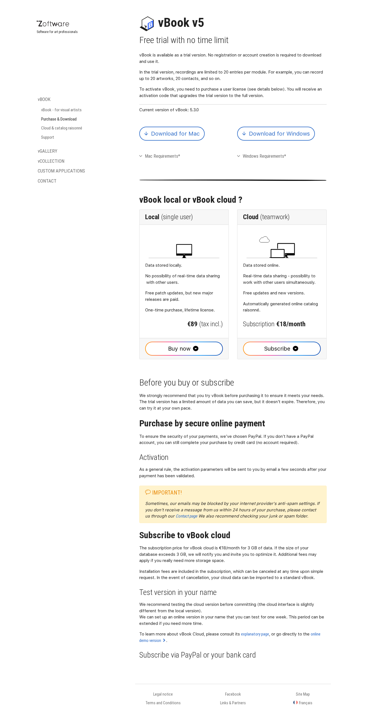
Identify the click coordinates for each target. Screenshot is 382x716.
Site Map (303, 694)
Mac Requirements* (162, 156)
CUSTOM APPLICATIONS (61, 171)
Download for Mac (174, 133)
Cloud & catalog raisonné (61, 128)
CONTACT (47, 181)
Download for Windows (278, 133)
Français (305, 702)
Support (47, 137)
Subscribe (277, 348)
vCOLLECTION (51, 161)
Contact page (186, 516)
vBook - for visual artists (61, 109)
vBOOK (44, 99)
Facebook (233, 694)
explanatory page (255, 634)
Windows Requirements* (264, 156)
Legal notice (163, 694)
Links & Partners (233, 702)
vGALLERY (47, 151)
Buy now (179, 348)
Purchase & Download (59, 119)
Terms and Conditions (163, 702)
